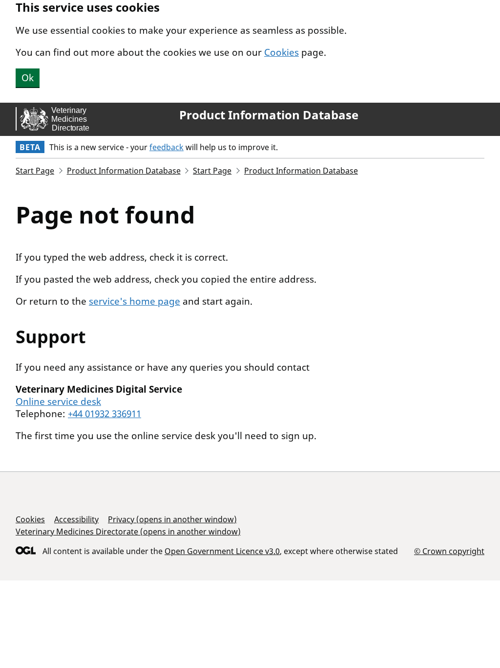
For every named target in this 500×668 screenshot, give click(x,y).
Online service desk (58, 401)
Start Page (35, 170)
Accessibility (76, 519)
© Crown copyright (449, 551)
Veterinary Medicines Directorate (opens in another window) (128, 531)
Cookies (281, 52)
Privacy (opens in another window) (172, 519)
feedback (166, 147)
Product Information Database (268, 115)
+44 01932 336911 (104, 413)
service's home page (134, 301)
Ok (27, 77)
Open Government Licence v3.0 (222, 551)
